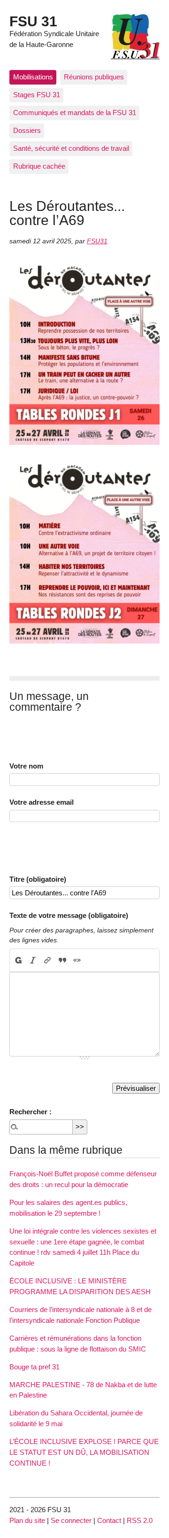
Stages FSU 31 (36, 95)
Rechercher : (30, 1112)
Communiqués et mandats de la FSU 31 (74, 113)
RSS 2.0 (140, 1520)
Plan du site (27, 1520)
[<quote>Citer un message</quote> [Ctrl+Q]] (62, 960)
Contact (109, 1520)
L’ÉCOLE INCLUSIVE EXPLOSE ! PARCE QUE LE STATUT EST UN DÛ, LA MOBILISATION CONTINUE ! (84, 1452)
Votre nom (26, 766)
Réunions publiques (94, 77)
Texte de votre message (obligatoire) (68, 915)
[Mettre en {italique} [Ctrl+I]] (33, 960)
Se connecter (71, 1520)
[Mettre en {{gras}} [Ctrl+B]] (18, 960)
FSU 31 (33, 21)
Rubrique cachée (39, 166)
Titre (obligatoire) (37, 879)
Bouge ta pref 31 (34, 1367)
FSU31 (97, 241)
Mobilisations (33, 77)
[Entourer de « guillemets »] (76, 960)
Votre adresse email (41, 802)
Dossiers (27, 130)
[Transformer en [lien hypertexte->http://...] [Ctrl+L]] (47, 960)
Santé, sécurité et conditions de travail (71, 148)
